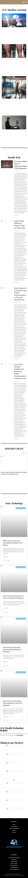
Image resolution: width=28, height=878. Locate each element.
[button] (26, 453)
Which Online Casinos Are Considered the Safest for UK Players (12, 543)
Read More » (16, 215)
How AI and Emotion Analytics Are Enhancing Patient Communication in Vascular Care (20, 371)
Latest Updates (14, 865)
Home (14, 824)
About (14, 830)
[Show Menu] (23, 2)
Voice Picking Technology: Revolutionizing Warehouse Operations (12, 650)
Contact (14, 832)
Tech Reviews (14, 867)
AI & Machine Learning (14, 857)
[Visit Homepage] (2, 2)
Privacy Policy (14, 826)
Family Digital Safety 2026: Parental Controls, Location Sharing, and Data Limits (12, 476)
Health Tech (14, 861)
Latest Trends (14, 863)
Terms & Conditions (14, 828)
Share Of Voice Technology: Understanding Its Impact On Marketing (12, 703)
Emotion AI (14, 859)
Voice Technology (14, 869)
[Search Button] (26, 2)
